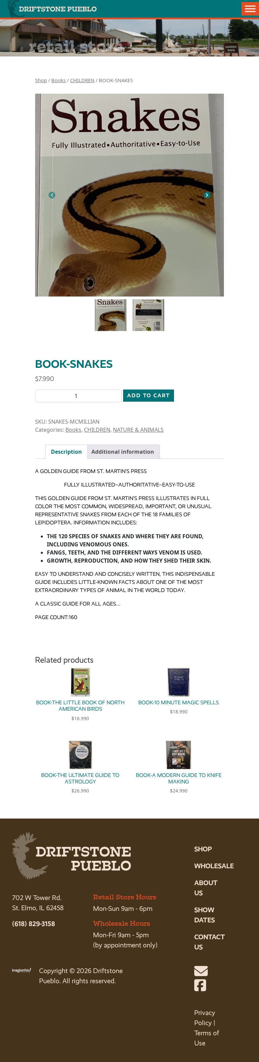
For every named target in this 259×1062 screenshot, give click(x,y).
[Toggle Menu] (250, 8)
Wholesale (214, 866)
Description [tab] (66, 451)
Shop (41, 80)
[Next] (207, 195)
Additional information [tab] (122, 451)
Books (58, 80)
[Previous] (52, 195)
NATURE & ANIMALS (138, 429)
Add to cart (148, 395)
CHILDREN (82, 80)
